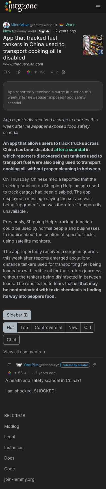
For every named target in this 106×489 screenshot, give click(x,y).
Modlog (11, 426)
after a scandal (69, 149)
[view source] (63, 72)
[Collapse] (9, 365)
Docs (9, 458)
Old (87, 327)
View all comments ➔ (24, 351)
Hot (10, 327)
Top (24, 327)
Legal (9, 436)
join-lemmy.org (19, 479)
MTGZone (21, 6)
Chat (11, 339)
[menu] (98, 6)
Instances (13, 447)
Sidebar (14, 315)
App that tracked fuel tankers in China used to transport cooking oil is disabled (33, 48)
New (72, 327)
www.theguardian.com (23, 64)
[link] (18, 72)
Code (9, 468)
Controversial (48, 327)
